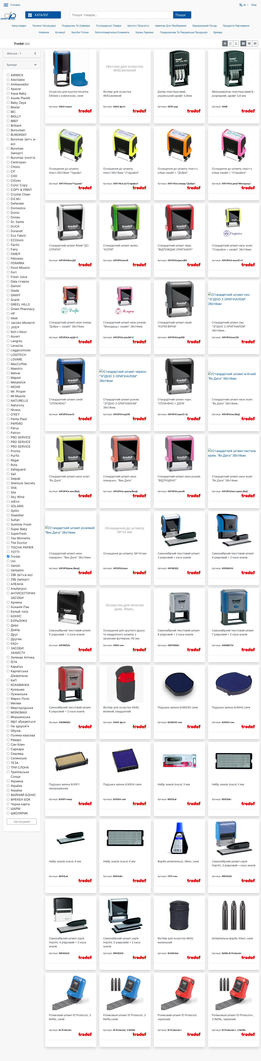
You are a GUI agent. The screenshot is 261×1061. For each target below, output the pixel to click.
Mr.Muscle (18, 396)
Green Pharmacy (23, 309)
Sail (13, 474)
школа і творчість (138, 25)
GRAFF (15, 295)
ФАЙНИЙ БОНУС (23, 795)
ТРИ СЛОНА (20, 767)
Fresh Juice (19, 277)
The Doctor (19, 543)
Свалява (17, 754)
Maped (16, 378)
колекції (60, 32)
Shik (14, 488)
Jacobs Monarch (23, 323)
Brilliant (16, 125)
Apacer (16, 89)
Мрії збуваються (23, 721)
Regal (15, 460)
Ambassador (20, 84)
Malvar (15, 373)
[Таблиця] (255, 43)
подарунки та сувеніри (76, 25)
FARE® (15, 254)
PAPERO (17, 423)
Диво (15, 625)
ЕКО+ (15, 644)
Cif (13, 171)
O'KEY (15, 414)
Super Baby (19, 529)
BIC (13, 112)
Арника (16, 602)
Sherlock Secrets (23, 483)
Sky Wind (17, 497)
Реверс (16, 740)
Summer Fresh (21, 524)
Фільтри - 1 (14, 53)
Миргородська (22, 708)
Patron (15, 433)
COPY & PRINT (21, 190)
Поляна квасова (23, 735)
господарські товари (108, 25)
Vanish (15, 566)
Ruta (14, 465)
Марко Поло (20, 699)
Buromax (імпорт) (17, 151)
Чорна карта (20, 804)
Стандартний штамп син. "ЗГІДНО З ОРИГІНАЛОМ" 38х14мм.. (229, 326)
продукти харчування (236, 25)
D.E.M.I (15, 199)
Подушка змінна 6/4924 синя (122, 784)
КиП (14, 680)
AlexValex (18, 80)
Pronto (15, 451)
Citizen (16, 180)
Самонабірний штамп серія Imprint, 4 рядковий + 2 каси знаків (67, 942)
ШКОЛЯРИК (19, 813)
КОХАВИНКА (20, 685)
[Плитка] (243, 43)
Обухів (16, 731)
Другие (16, 639)
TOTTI (15, 552)
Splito (15, 511)
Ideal (14, 318)
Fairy (14, 249)
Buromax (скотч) (23, 158)
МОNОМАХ (19, 712)
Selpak (15, 478)
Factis (15, 245)
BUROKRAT (19, 135)
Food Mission (20, 268)
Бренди (217, 32)
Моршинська (20, 717)
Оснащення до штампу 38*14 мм (125, 553)
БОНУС (16, 616)
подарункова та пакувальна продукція (183, 32)
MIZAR (15, 387)
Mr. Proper (18, 391)
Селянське (19, 758)
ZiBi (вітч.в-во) (22, 575)
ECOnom (17, 240)
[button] (225, 43)
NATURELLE (19, 401)
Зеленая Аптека (22, 657)
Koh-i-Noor (19, 332)
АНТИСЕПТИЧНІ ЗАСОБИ (23, 595)
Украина (17, 781)
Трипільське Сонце (20, 774)
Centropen (18, 162)
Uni (13, 561)
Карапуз (17, 666)
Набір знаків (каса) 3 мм (174, 784)
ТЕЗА (15, 763)
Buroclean (18, 130)
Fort (14, 272)
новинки (44, 32)
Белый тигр (19, 611)
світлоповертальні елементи (112, 32)
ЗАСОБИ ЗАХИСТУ (18, 650)
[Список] (249, 43)
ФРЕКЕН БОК (20, 799)
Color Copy (19, 185)
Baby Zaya (18, 102)
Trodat (15, 556)
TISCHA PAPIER (22, 547)
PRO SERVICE (21, 437)
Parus (15, 428)
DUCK (15, 226)
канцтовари (19, 25)
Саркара (17, 749)
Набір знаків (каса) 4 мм (65, 861)
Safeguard (18, 469)
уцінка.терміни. (144, 32)
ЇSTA (14, 662)
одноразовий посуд (204, 25)
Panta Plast (19, 419)
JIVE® (15, 327)
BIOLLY (16, 116)
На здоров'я (20, 726)
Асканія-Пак (20, 607)
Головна (15, 4)
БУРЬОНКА (19, 621)
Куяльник (18, 689)
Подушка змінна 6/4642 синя (231, 707)
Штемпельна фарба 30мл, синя (232, 938)
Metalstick (18, 382)
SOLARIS (17, 506)
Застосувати (22, 821)
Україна (16, 786)
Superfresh (19, 533)
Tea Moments (20, 538)
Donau (15, 217)
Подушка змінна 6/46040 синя (178, 707)
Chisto (15, 167)
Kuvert (15, 336)
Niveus (15, 410)
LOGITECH (18, 355)
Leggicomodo (21, 350)
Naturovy (17, 405)
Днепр (15, 630)
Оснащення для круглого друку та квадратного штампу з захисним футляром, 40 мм (124, 634)
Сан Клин (18, 744)
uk (243, 5)
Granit (15, 300)
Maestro (17, 368)
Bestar (15, 107)
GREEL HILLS (20, 304)
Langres (16, 341)
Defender (17, 203)
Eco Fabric (18, 235)
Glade (15, 290)
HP (13, 313)
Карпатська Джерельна (19, 673)
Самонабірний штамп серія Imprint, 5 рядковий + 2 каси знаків (121, 942)
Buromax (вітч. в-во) (23, 141)
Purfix (15, 456)
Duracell (17, 231)
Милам (16, 703)
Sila (13, 492)
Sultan (15, 520)
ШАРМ (15, 809)
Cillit (14, 176)
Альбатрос (19, 588)
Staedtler (17, 515)
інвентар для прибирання (170, 25)
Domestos (18, 208)
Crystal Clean (20, 194)
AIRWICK (17, 75)
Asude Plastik (20, 98)
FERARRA (17, 263)
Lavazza (17, 345)
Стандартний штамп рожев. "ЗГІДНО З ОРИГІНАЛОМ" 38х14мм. (121, 403)
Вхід (253, 4)
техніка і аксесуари (44, 25)
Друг (14, 634)
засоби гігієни (80, 32)
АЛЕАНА (17, 584)
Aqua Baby (18, 93)
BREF (14, 121)
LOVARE (16, 359)
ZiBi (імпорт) (20, 579)
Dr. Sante (17, 222)
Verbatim (17, 570)
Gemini (16, 286)
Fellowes (17, 258)
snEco (15, 501)
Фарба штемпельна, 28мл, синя (178, 861)
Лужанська (19, 694)
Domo (15, 213)
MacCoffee (19, 364)
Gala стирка (20, 281)
